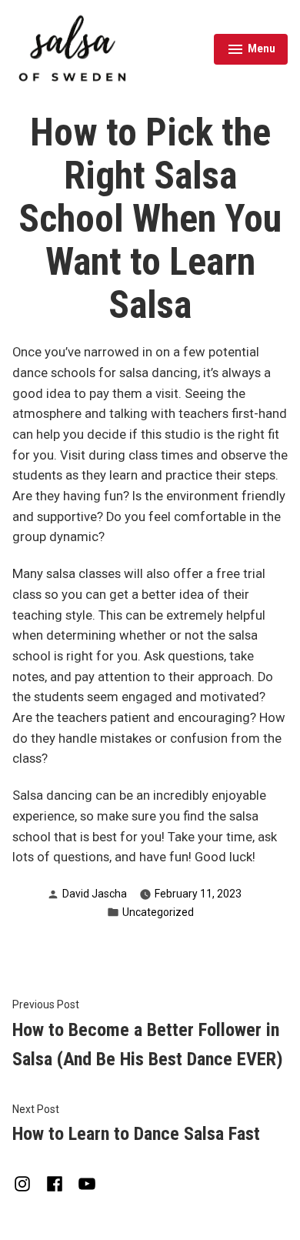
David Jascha (94, 893)
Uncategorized (158, 912)
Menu (251, 50)
